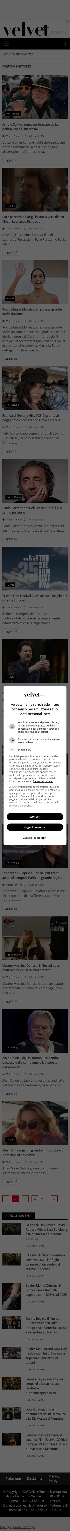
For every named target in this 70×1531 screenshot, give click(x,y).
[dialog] (35, 765)
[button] (35, 749)
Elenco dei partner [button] (43, 781)
